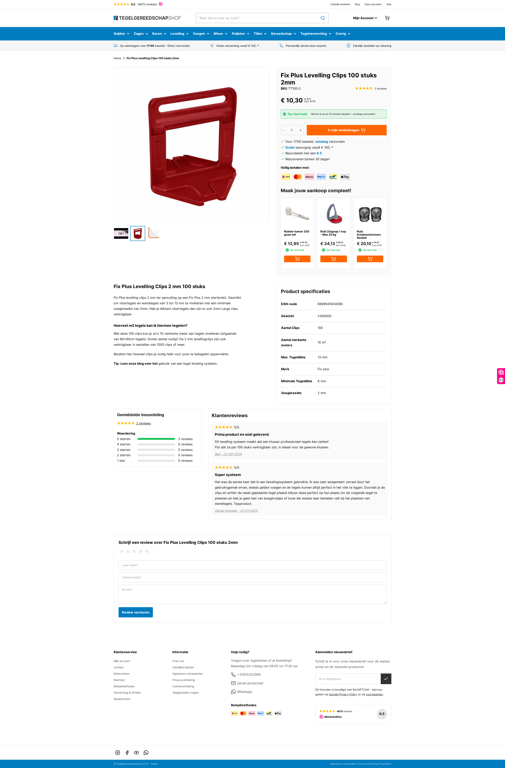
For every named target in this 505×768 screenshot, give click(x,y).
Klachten (119, 680)
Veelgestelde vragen (185, 692)
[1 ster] (122, 551)
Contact (119, 667)
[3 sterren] (134, 551)
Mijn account (122, 661)
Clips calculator (373, 4)
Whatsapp (244, 692)
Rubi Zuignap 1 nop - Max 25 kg (333, 233)
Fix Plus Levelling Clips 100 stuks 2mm (153, 58)
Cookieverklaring (183, 686)
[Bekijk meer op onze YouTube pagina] (136, 753)
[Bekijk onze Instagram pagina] (118, 753)
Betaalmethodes (124, 686)
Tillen (258, 34)
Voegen (199, 34)
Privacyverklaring (183, 680)
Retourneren (121, 673)
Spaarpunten (122, 699)
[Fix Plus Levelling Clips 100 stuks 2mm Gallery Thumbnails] (138, 233)
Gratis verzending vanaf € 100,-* (237, 45)
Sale (388, 4)
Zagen (139, 34)
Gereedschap (281, 34)
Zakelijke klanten (183, 667)
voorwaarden (374, 694)
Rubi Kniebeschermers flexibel (369, 234)
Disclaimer (385, 763)
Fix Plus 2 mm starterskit (207, 298)
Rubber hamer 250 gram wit (296, 233)
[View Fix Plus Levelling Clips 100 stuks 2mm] (121, 233)
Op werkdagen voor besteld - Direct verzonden (155, 45)
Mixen (218, 34)
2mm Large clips (225, 309)
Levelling (177, 34)
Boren (157, 34)
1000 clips (164, 345)
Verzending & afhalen (127, 692)
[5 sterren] (147, 551)
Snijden (119, 34)
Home (117, 58)
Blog (357, 4)
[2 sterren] (128, 551)
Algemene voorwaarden (187, 673)
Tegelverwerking (313, 34)
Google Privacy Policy (343, 694)
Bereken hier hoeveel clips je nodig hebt (143, 354)
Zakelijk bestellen (340, 4)
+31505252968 (249, 674)
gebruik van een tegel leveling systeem (187, 363)
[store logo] (147, 18)
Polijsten (238, 34)
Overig (341, 34)
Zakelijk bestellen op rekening (372, 45)
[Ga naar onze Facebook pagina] (127, 753)
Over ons (178, 661)
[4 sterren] (140, 551)
